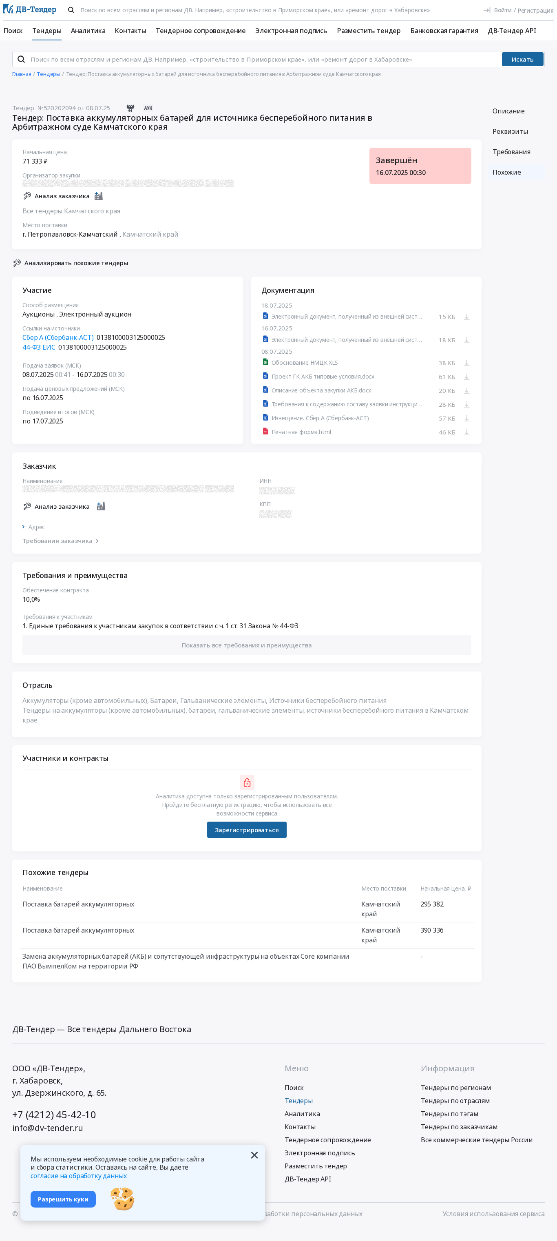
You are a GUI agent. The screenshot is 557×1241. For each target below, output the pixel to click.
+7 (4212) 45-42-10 (54, 1114)
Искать (523, 59)
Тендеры (47, 30)
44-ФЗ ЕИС (38, 347)
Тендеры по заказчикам (459, 1126)
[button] (246, 645)
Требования (511, 151)
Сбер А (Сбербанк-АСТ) (58, 337)
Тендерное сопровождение (201, 30)
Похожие (507, 172)
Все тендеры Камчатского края (71, 210)
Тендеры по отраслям (455, 1100)
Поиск (13, 30)
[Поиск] (71, 10)
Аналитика (88, 30)
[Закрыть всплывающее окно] (254, 1155)
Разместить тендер (369, 30)
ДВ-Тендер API (512, 30)
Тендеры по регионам (456, 1087)
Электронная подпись (291, 30)
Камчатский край (150, 234)
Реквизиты (510, 131)
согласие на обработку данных (79, 1175)
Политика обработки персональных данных (292, 1213)
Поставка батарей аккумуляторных (78, 904)
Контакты (130, 30)
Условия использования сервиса (493, 1213)
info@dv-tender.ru (47, 1127)
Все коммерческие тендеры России (477, 1139)
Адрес (37, 527)
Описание (509, 110)
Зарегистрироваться (246, 830)
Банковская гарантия (444, 30)
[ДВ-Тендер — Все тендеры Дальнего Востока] (29, 10)
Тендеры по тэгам (449, 1113)
